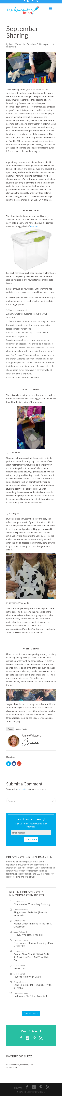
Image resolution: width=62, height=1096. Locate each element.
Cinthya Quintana (21, 901)
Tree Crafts (20, 968)
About (10, 729)
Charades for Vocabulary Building (32, 904)
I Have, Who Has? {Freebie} (28, 934)
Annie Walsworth (17, 44)
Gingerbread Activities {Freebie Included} (30, 914)
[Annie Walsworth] (13, 745)
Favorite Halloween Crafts (28, 976)
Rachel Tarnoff (19, 965)
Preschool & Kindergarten (39, 44)
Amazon (34, 226)
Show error (11, 1067)
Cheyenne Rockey (21, 909)
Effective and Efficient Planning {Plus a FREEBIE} (33, 945)
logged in (23, 789)
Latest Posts (21, 729)
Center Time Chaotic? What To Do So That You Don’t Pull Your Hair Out (32, 957)
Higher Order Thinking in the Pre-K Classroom (33, 925)
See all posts (31, 1013)
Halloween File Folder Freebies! (30, 996)
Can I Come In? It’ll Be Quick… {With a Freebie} (32, 986)
